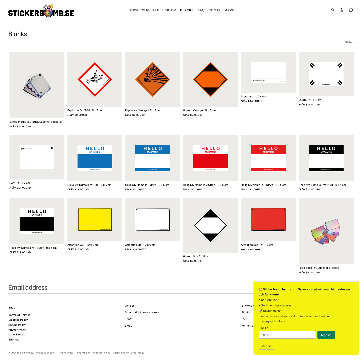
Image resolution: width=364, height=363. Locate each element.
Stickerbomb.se (25, 352)
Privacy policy (83, 352)
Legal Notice (16, 334)
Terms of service (101, 352)
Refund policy (66, 352)
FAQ (244, 318)
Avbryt (266, 345)
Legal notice (137, 352)
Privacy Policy (17, 329)
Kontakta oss (250, 325)
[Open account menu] (341, 10)
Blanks (246, 312)
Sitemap (13, 339)
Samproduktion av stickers (142, 312)
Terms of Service (19, 314)
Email (263, 328)
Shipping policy (120, 352)
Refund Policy (17, 324)
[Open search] (332, 10)
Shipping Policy (18, 319)
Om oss (130, 305)
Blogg (128, 325)
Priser (128, 318)
